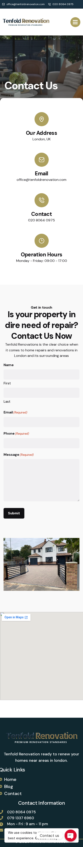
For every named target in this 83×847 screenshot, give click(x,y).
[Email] (42, 160)
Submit (14, 513)
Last (7, 401)
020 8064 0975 (21, 812)
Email (41, 173)
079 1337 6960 (20, 817)
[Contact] (42, 200)
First (7, 383)
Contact (41, 214)
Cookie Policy (46, 838)
